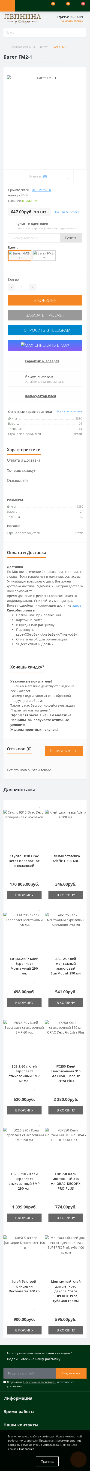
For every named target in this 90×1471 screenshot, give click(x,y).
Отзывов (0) (17, 480)
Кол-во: (14, 279)
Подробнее (26, 1449)
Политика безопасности (39, 1382)
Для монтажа (19, 789)
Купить (71, 237)
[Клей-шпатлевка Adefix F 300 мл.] (66, 829)
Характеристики (24, 449)
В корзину (45, 300)
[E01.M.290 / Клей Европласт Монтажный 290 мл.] (24, 931)
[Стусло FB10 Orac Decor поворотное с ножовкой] (24, 829)
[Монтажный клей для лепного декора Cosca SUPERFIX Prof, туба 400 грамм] (66, 1254)
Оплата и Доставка (23, 460)
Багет (44, 47)
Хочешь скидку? (21, 470)
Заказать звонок (72, 21)
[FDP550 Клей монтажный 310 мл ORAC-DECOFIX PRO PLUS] (66, 1147)
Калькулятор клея (40, 396)
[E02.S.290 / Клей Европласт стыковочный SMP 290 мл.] (24, 1147)
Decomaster (41, 190)
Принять (47, 1461)
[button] (37, 5)
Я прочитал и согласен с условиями (40, 1384)
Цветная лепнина (23, 47)
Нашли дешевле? (67, 212)
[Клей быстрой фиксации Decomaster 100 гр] (24, 1254)
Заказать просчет (45, 315)
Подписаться (71, 1373)
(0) (45, 176)
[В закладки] (40, 806)
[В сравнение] (40, 812)
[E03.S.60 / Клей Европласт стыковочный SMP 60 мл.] (24, 1039)
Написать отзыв (64, 750)
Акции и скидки (39, 376)
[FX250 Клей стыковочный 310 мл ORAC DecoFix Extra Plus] (66, 1039)
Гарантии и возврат (42, 361)
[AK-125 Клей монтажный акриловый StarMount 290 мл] (66, 931)
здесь (76, 605)
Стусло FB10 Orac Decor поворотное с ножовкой (24, 861)
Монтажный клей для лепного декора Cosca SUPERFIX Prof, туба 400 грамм (66, 1291)
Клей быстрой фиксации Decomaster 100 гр (24, 1286)
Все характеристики (69, 411)
